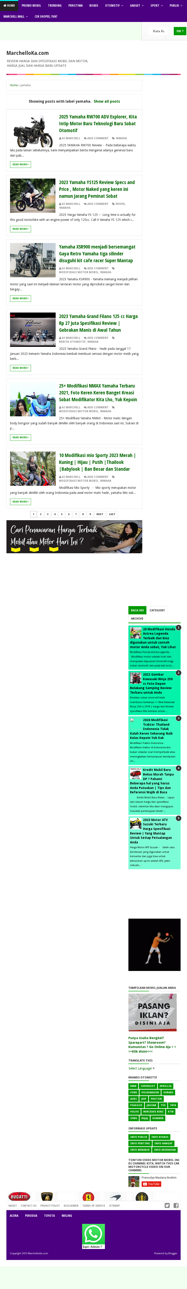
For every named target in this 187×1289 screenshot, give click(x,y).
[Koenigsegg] (142, 1200)
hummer (158, 1118)
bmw (133, 1086)
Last (112, 514)
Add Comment (98, 138)
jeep (143, 1098)
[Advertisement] (154, 583)
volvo (134, 1111)
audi (133, 1098)
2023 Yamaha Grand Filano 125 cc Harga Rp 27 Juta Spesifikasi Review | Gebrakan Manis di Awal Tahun (98, 323)
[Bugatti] (20, 1199)
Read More (20, 164)
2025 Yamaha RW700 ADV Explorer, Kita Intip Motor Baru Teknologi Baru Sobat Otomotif (98, 123)
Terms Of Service (93, 1205)
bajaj (144, 1118)
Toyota (49, 1215)
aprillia (165, 1086)
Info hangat (163, 1143)
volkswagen (150, 1092)
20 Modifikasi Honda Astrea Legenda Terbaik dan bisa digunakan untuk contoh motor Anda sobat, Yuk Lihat (153, 638)
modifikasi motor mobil (79, 272)
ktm (171, 1111)
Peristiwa (75, 5)
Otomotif (112, 5)
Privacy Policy (50, 1205)
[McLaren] (115, 1199)
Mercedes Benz (153, 1111)
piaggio (136, 1105)
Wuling (67, 1215)
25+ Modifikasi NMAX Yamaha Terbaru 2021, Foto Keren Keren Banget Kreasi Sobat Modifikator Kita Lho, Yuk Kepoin (98, 392)
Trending (55, 5)
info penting (140, 1143)
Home (10, 5)
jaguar (151, 1105)
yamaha (121, 138)
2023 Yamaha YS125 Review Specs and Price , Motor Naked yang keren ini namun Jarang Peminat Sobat (97, 189)
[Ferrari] (89, 1199)
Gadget (135, 5)
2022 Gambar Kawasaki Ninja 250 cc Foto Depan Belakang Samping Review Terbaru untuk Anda (151, 683)
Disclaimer (71, 1205)
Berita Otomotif (72, 341)
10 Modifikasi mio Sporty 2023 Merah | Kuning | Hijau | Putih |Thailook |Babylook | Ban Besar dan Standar (97, 462)
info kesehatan (165, 1149)
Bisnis (93, 5)
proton (156, 1098)
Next (99, 514)
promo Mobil (31, 5)
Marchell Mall (13, 16)
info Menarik (140, 1149)
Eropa (120, 204)
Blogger (172, 1253)
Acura (14, 1215)
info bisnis (160, 1137)
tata (173, 1105)
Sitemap (114, 1205)
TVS (163, 1105)
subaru (168, 1092)
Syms (133, 1118)
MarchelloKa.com (27, 53)
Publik (174, 5)
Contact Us (66, 1204)
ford (133, 1092)
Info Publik (138, 1137)
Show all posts (107, 101)
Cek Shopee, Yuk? (46, 16)
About (12, 1205)
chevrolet (148, 1086)
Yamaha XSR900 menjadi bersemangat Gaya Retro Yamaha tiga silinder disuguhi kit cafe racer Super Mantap (97, 253)
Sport (155, 5)
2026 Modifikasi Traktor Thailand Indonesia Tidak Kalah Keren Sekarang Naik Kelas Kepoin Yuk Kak (151, 729)
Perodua (31, 1215)
